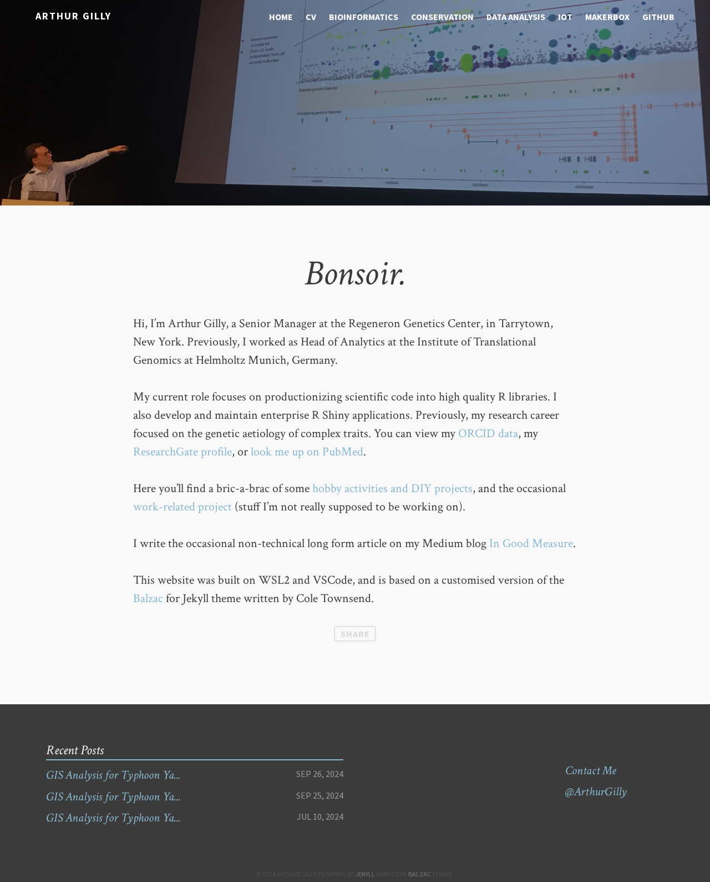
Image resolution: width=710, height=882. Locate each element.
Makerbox (607, 16)
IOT (565, 16)
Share (355, 633)
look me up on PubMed (307, 452)
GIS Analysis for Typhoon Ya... (113, 775)
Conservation (442, 16)
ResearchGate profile (182, 452)
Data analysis (515, 16)
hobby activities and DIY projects (392, 488)
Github (658, 16)
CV (311, 16)
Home (281, 16)
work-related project (182, 507)
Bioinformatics (363, 16)
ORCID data (488, 433)
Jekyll (365, 874)
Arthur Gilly (73, 15)
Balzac (148, 598)
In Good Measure (531, 543)
